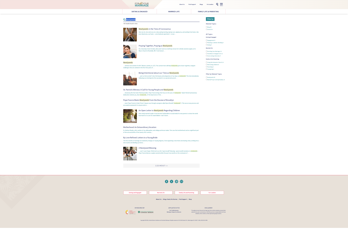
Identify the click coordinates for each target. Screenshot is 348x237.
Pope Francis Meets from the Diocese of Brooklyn (148, 100)
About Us (182, 4)
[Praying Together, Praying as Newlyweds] (130, 51)
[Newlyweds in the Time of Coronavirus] (130, 34)
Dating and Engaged (135, 192)
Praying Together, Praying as (155, 45)
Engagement (211, 40)
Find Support (192, 4)
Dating (209, 45)
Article (209, 29)
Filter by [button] (210, 19)
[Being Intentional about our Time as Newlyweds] (130, 78)
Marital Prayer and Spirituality (216, 79)
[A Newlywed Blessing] (130, 153)
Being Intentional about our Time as (159, 73)
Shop (190, 199)
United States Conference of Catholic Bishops (159, 220)
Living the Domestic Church (215, 62)
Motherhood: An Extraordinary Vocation (139, 127)
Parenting (210, 67)
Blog (209, 27)
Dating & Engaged (139, 11)
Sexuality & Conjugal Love (215, 53)
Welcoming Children (213, 64)
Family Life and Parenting (186, 192)
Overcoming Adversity (213, 56)
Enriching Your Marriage (214, 51)
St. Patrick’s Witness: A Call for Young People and (148, 89)
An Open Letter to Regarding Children (159, 110)
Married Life (174, 11)
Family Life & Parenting (208, 11)
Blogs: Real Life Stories (170, 199)
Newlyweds (211, 77)
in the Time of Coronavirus (155, 29)
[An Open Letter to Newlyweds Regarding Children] (130, 116)
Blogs (201, 4)
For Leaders (210, 4)
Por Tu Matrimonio (174, 210)
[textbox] (161, 19)
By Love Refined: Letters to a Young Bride (140, 137)
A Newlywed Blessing (147, 148)
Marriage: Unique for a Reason (174, 212)
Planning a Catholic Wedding (215, 42)
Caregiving (210, 69)
